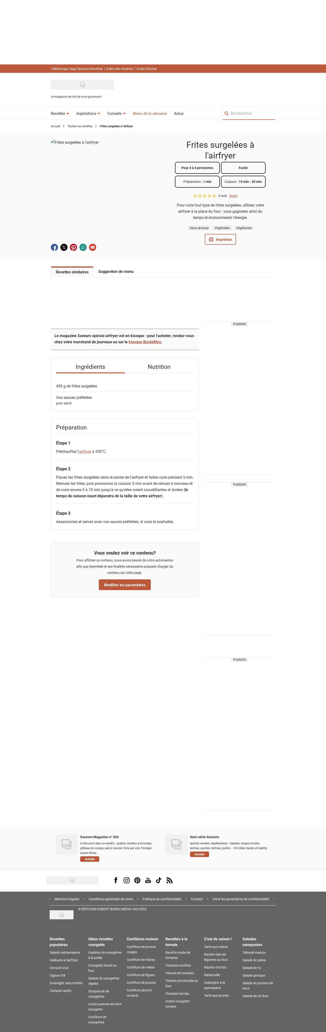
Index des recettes (119, 68)
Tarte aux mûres (216, 946)
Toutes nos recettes (80, 126)
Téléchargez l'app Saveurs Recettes (77, 68)
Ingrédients (90, 366)
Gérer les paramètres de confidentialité (240, 899)
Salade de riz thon (255, 996)
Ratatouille (212, 975)
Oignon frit (57, 975)
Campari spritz (60, 990)
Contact (197, 899)
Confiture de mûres (141, 959)
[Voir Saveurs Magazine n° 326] (67, 844)
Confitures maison (142, 938)
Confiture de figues (141, 975)
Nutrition (159, 366)
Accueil (55, 126)
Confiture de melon (141, 967)
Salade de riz (251, 967)
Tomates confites (178, 965)
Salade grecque (253, 975)
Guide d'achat (147, 68)
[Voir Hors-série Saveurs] (176, 844)
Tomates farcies (177, 993)
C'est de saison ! (218, 938)
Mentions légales (66, 899)
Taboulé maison (254, 952)
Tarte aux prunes (216, 995)
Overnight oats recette (66, 983)
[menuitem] (60, 113)
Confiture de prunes (141, 982)
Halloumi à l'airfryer (64, 960)
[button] (220, 239)
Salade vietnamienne (65, 952)
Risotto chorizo (215, 967)
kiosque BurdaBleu (145, 341)
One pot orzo (59, 967)
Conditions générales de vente (111, 899)
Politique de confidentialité (161, 899)
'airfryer (85, 451)
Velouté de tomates (179, 973)
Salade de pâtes (254, 960)
